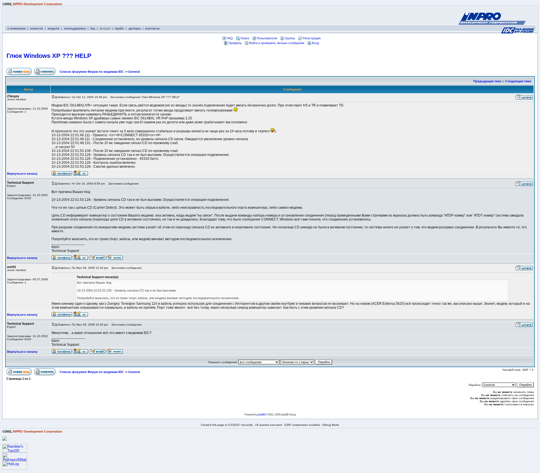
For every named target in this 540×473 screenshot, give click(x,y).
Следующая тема (518, 81)
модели (53, 28)
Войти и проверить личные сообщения (276, 43)
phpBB (261, 414)
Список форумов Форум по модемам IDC (92, 71)
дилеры (135, 28)
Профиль (235, 43)
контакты (152, 28)
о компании (16, 28)
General (134, 71)
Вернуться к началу (22, 173)
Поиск (244, 38)
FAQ (230, 38)
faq (92, 28)
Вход (315, 43)
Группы (290, 38)
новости (36, 28)
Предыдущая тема (487, 81)
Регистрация (312, 38)
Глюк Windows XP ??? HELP (48, 55)
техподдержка (75, 28)
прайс (119, 28)
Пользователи (267, 38)
